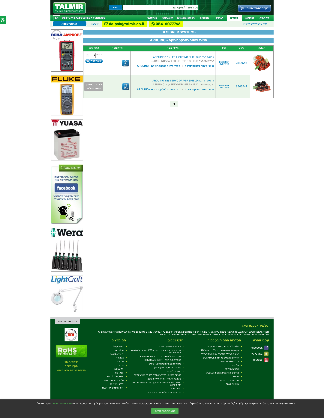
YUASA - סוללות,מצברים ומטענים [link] (223, 346)
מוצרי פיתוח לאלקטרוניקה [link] (199, 66)
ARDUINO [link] (167, 17)
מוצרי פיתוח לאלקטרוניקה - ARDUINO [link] (158, 66)
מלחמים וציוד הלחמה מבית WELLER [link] (222, 372)
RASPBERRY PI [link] (186, 17)
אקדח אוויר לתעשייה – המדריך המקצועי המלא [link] (160, 356)
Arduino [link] (119, 350)
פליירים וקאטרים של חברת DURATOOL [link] (221, 357)
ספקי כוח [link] (119, 372)
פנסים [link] (121, 365)
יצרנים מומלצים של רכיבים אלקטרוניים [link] (164, 392)
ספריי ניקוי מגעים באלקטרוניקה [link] (167, 367)
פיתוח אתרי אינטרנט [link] (67, 321)
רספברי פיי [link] (176, 388)
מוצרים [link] (234, 18)
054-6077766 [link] (168, 24)
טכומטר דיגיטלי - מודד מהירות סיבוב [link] (164, 378)
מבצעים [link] (204, 18)
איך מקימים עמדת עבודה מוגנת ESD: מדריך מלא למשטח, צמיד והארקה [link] (155, 351)
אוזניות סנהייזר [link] (232, 369)
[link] (69, 8)
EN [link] (56, 17)
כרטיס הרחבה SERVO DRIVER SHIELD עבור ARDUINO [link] (183, 80)
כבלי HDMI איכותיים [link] (229, 361)
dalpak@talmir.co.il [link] (126, 24)
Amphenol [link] (118, 346)
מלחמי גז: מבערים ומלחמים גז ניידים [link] (165, 363)
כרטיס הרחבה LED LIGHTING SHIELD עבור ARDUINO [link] (183, 57)
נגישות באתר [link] (71, 362)
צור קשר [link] (152, 18)
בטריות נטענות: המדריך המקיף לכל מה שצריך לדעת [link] (157, 375)
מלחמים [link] (120, 361)
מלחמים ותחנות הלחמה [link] (113, 380)
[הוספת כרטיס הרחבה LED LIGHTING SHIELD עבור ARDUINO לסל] (94, 61)
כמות (99, 54)
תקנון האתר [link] (71, 366)
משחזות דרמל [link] (232, 384)
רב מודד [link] (120, 357)
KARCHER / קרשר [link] (115, 376)
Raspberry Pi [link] (117, 354)
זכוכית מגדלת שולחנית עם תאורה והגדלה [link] (220, 354)
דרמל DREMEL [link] (117, 384)
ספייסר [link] (235, 376)
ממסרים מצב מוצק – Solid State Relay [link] (163, 360)
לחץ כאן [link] (255, 24)
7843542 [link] (241, 63)
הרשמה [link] (95, 23)
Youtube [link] (258, 359)
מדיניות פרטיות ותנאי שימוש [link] (71, 370)
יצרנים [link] (219, 18)
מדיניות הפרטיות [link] (62, 403)
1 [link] (174, 103)
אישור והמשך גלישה (165, 411)
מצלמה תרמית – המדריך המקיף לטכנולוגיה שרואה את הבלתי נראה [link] (156, 383)
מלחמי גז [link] (235, 365)
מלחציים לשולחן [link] (174, 371)
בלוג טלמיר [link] (257, 353)
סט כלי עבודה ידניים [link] (229, 380)
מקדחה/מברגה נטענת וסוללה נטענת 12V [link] (220, 350)
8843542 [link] (241, 86)
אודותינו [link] (249, 18)
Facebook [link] (257, 347)
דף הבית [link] (264, 18)
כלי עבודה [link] (119, 369)
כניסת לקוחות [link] (69, 23)
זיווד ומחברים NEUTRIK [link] (113, 387)
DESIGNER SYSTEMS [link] (224, 63)
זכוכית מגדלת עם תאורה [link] (170, 346)
